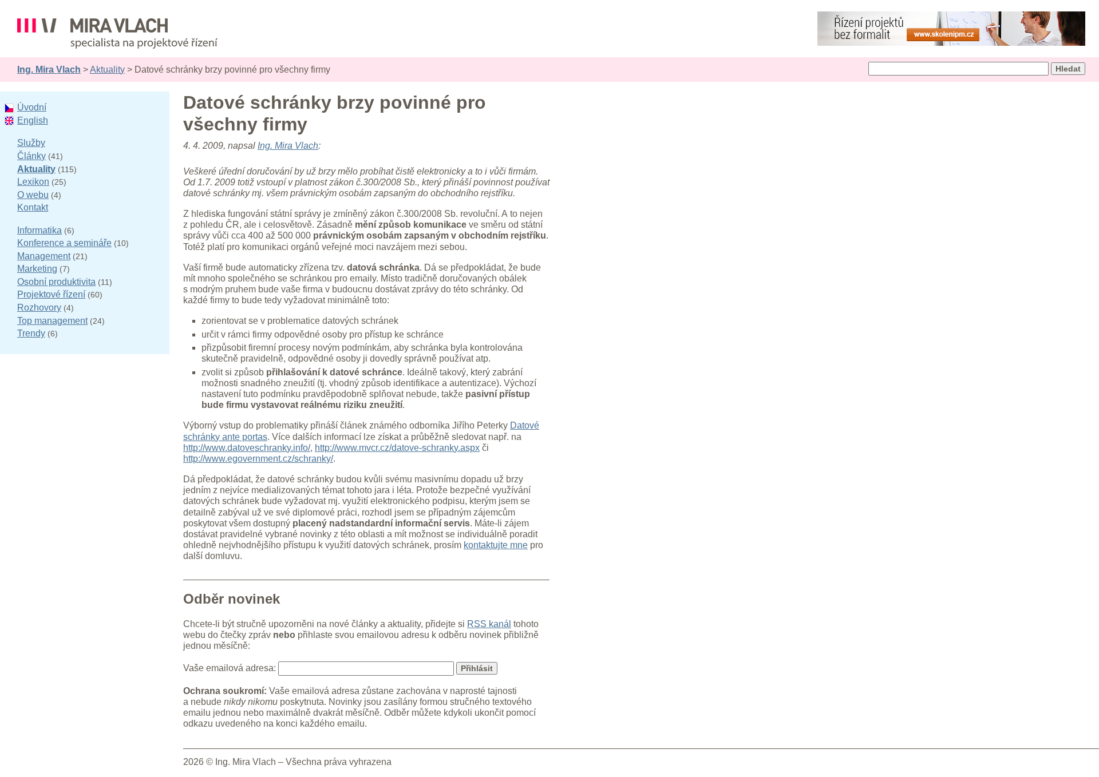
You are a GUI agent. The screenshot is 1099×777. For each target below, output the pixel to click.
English (32, 120)
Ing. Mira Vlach (49, 69)
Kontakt (32, 207)
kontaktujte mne (496, 545)
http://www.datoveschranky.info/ (246, 448)
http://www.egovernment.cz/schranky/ (258, 458)
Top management (52, 321)
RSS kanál (489, 624)
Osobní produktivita (56, 282)
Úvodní (31, 107)
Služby (31, 143)
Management (43, 256)
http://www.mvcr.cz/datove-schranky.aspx (397, 448)
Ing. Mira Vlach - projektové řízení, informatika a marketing (117, 33)
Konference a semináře (64, 243)
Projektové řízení (51, 294)
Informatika (39, 230)
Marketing (37, 268)
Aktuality (107, 69)
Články (31, 156)
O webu (33, 195)
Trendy (31, 333)
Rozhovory (39, 307)
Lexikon (33, 182)
